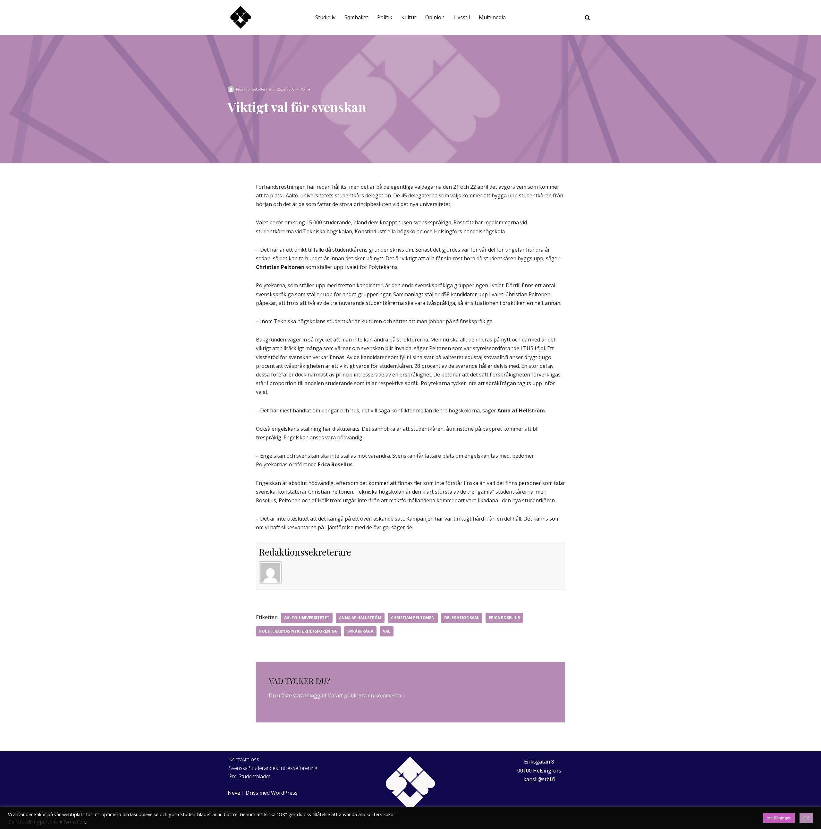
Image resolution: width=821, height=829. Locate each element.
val (386, 631)
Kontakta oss (244, 759)
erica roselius (504, 617)
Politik (384, 17)
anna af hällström (360, 617)
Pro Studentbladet (249, 776)
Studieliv (325, 17)
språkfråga (360, 631)
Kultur (408, 17)
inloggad (315, 695)
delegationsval (461, 617)
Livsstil (461, 17)
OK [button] (806, 818)
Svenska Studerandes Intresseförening (273, 768)
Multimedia (492, 17)
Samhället (356, 17)
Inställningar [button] (779, 818)
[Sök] (587, 17)
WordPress (284, 792)
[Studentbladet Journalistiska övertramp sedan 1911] (240, 17)
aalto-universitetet (306, 617)
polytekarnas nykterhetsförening (298, 631)
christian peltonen (413, 617)
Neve (234, 792)
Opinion (434, 17)
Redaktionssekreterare (253, 89)
